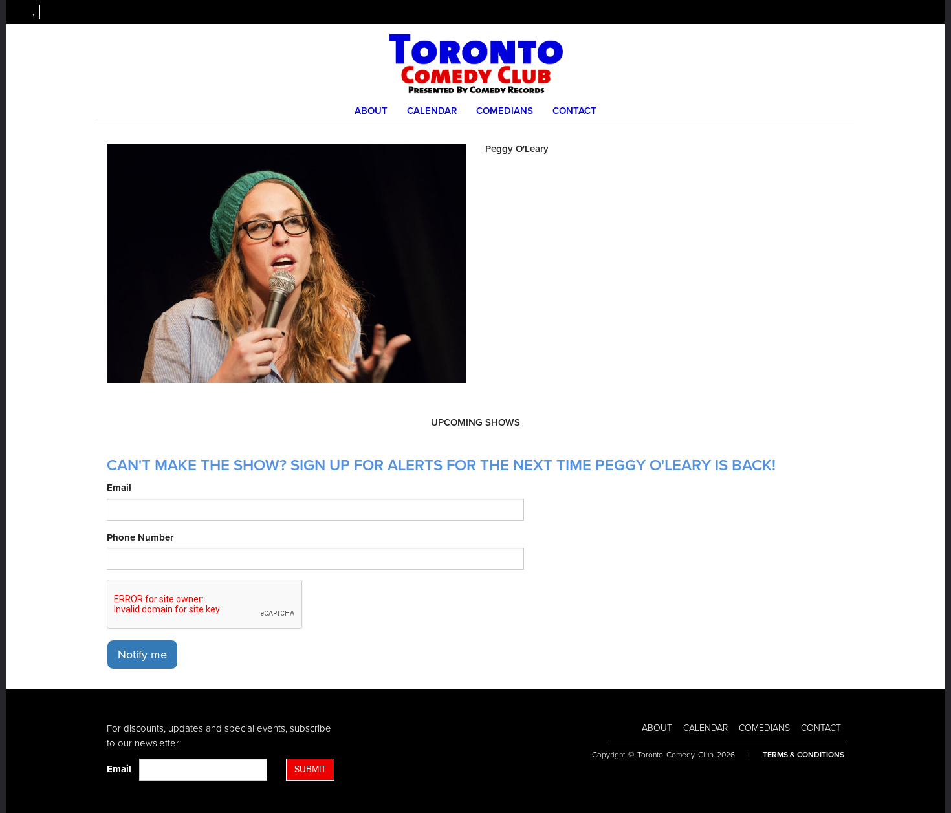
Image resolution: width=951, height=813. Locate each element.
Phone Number (140, 537)
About (371, 110)
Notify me (142, 654)
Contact (574, 110)
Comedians (504, 110)
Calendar (432, 110)
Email (119, 487)
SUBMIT (310, 769)
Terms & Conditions (803, 754)
